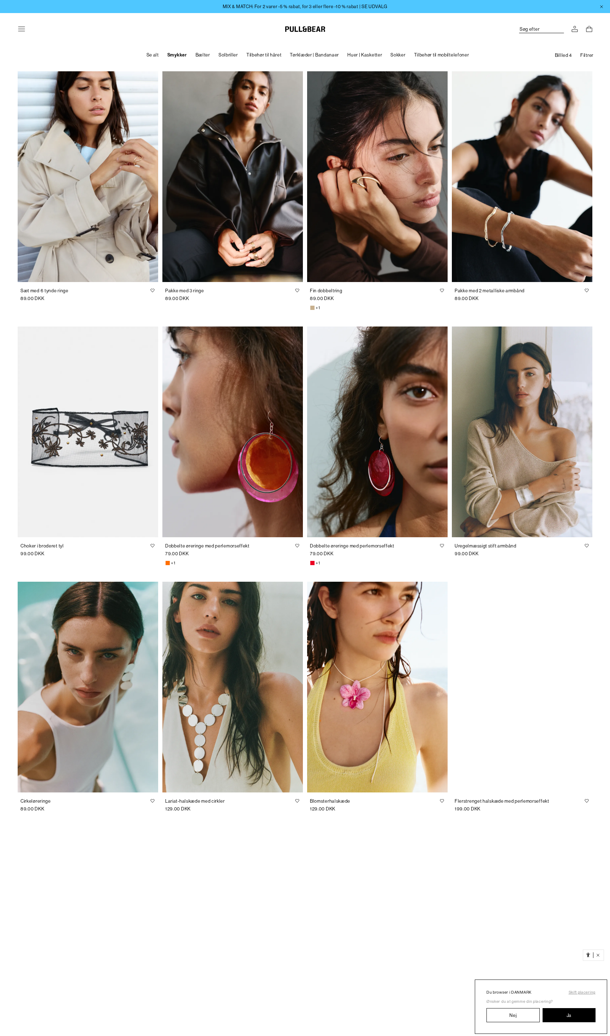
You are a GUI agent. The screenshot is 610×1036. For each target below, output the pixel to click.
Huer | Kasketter (364, 55)
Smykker (177, 55)
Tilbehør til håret (264, 55)
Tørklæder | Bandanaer (314, 55)
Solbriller (228, 55)
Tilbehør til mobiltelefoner (441, 55)
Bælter (203, 55)
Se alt (152, 55)
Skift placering (582, 992)
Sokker (397, 55)
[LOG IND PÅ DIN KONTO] (574, 29)
